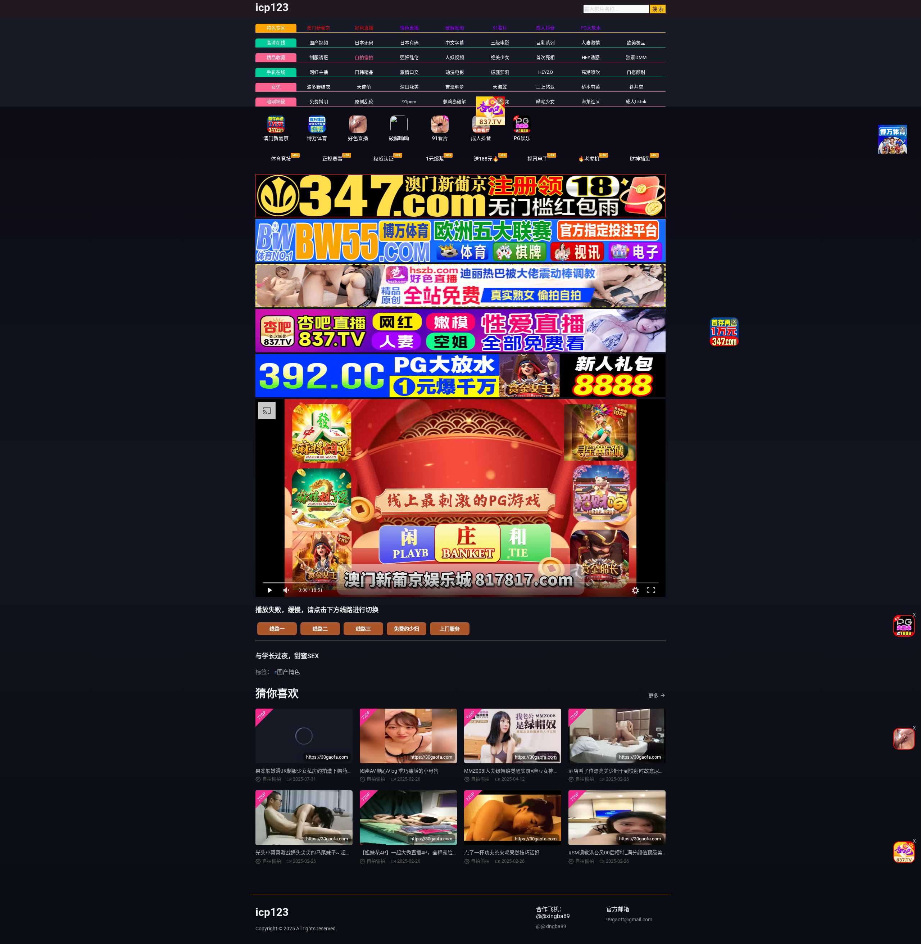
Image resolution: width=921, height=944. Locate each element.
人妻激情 (590, 42)
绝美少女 (500, 57)
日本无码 (364, 42)
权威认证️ (383, 159)
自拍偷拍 (364, 57)
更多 (653, 696)
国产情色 (288, 672)
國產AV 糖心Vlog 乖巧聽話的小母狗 (399, 771)
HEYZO (545, 72)
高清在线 (276, 42)
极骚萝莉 (500, 72)
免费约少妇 (406, 629)
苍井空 (636, 87)
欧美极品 (636, 42)
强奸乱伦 (409, 57)
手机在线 (276, 72)
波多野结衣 (318, 87)
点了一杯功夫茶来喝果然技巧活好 (502, 852)
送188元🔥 (486, 159)
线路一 (277, 629)
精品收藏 (276, 57)
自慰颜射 (636, 72)
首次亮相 (545, 57)
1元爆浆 (435, 159)
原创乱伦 (364, 101)
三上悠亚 (545, 87)
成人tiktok (636, 101)
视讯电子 (537, 159)
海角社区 (590, 101)
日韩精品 (364, 72)
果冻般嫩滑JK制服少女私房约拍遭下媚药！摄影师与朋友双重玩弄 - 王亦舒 (338, 771)
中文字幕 (454, 42)
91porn (409, 101)
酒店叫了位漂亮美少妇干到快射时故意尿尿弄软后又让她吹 (633, 771)
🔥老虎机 (588, 159)
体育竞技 (281, 159)
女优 (276, 87)
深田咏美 (409, 87)
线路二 (320, 629)
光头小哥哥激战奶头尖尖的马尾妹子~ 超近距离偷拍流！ (318, 852)
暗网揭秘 (276, 101)
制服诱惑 (318, 57)
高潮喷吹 (590, 72)
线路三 (363, 629)
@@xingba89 (551, 926)
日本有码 (409, 42)
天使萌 (364, 87)
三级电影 (500, 42)
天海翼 (500, 87)
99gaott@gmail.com (629, 919)
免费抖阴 (318, 101)
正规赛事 (332, 159)
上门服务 (450, 629)
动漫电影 (454, 72)
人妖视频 (454, 57)
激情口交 (409, 72)
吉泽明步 (454, 87)
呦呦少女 (545, 101)
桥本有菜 (590, 87)
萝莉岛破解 (454, 101)
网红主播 (318, 72)
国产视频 (318, 42)
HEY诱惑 (591, 57)
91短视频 (499, 101)
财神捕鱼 (640, 159)
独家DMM (636, 57)
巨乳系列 (545, 42)
